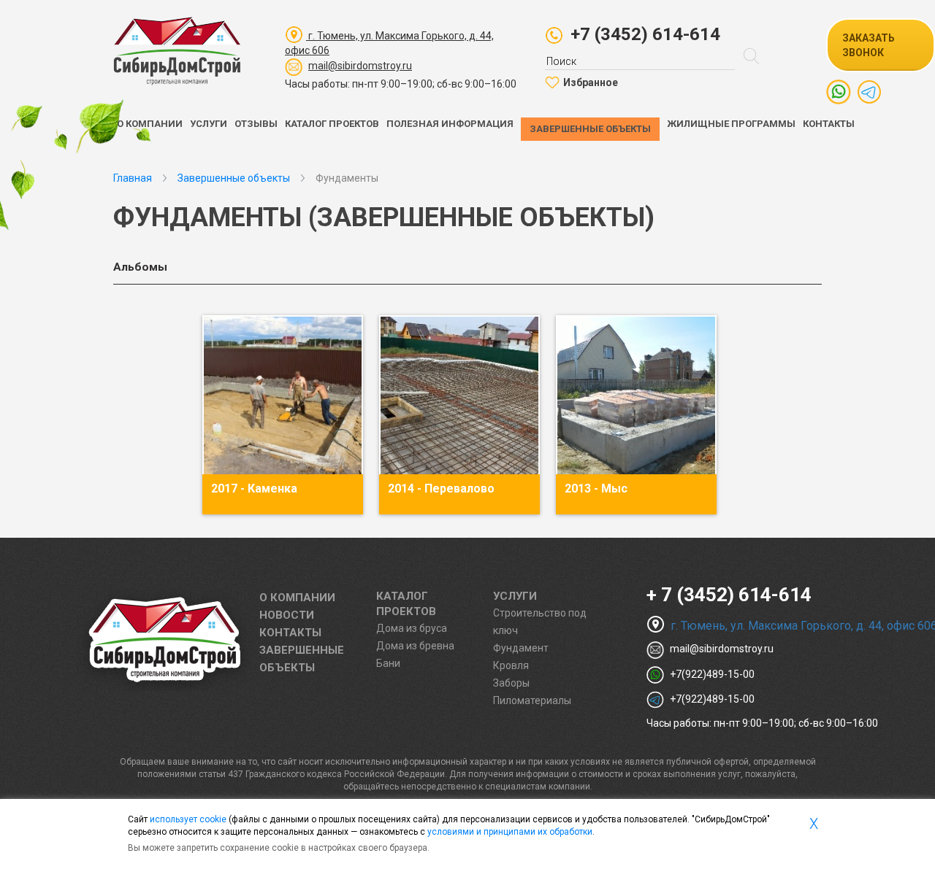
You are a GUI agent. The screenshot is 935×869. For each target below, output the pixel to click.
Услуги (208, 123)
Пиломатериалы (532, 700)
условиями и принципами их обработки (509, 832)
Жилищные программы (731, 123)
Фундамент (521, 648)
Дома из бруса (411, 628)
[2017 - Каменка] (283, 395)
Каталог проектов (332, 123)
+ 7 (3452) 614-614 (729, 595)
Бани (388, 663)
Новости (286, 615)
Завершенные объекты (590, 128)
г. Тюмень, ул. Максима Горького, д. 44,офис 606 (389, 43)
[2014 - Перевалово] (459, 395)
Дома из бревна (415, 646)
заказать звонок (868, 45)
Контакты (829, 123)
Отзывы (256, 123)
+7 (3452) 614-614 (645, 34)
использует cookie (188, 819)
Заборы (511, 683)
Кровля (511, 665)
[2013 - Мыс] (636, 395)
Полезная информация (450, 123)
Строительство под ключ (540, 621)
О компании (150, 123)
